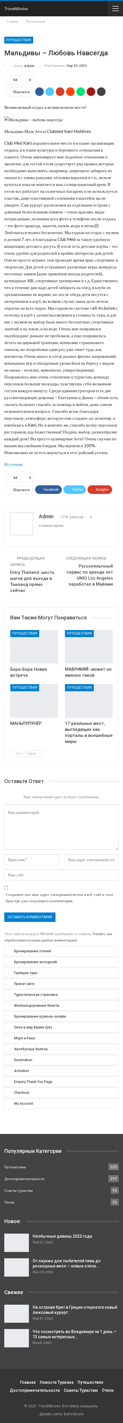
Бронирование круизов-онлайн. (40, 1016)
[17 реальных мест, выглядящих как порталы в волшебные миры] (89, 701)
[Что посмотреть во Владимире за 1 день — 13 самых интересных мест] (16, 1338)
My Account (23, 1104)
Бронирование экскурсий (35, 962)
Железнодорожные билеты (36, 1006)
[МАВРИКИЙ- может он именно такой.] (89, 647)
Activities (21, 1071)
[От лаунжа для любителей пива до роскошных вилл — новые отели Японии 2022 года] (16, 1267)
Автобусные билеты (31, 1049)
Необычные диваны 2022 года (62, 1236)
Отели (9, 1202)
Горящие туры (25, 973)
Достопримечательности (24, 1178)
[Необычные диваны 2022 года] (16, 1243)
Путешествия (18, 40)
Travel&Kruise (16, 8)
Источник (13, 464)
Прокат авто (24, 984)
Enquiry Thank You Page (33, 1082)
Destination (23, 1060)
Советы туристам (18, 1190)
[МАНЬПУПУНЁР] (34, 701)
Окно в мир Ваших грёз (33, 1027)
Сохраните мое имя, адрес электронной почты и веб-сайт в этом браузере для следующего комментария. (59, 897)
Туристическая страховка (36, 995)
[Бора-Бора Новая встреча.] (34, 647)
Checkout (21, 1093)
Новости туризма (57, 1382)
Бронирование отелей (32, 951)
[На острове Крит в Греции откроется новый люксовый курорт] (16, 1314)
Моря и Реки (24, 1038)
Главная (28, 1382)
